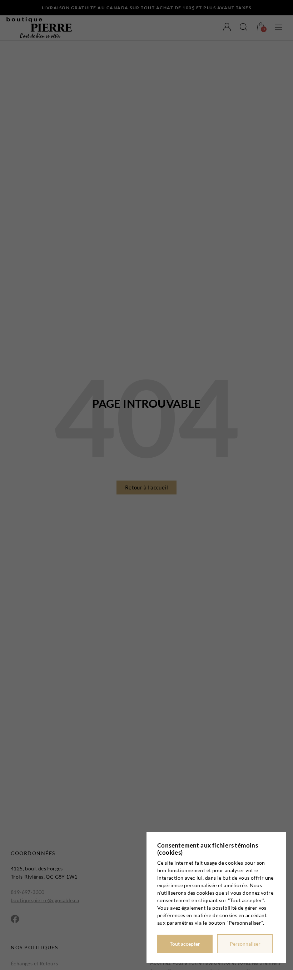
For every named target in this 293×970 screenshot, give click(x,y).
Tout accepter (185, 944)
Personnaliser (245, 944)
